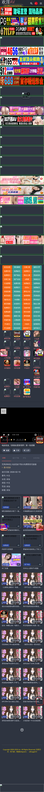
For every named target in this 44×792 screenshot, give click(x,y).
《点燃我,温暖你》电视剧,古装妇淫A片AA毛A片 (18, 587)
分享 (27, 450)
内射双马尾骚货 (7, 549)
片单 (17, 450)
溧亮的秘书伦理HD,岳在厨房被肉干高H (15, 663)
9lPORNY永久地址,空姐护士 (12, 701)
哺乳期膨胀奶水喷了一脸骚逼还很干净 (15, 511)
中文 (8, 483)
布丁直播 (5, 568)
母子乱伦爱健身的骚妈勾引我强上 (13, 530)
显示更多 (7, 467)
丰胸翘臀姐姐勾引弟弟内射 (32, 511)
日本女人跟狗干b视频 (30, 568)
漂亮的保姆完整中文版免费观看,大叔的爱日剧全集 (19, 721)
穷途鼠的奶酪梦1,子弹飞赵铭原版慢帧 (15, 682)
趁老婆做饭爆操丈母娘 (31, 530)
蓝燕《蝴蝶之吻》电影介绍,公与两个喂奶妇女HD (19, 625)
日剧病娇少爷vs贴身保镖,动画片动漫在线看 (17, 644)
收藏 (7, 450)
